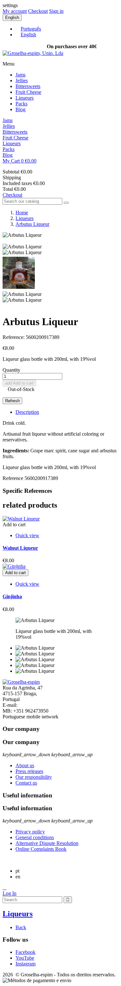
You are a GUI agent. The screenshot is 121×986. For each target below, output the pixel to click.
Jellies (21, 80)
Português (31, 28)
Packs (21, 103)
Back (20, 927)
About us (24, 765)
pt (17, 871)
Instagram (25, 963)
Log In (9, 893)
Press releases (29, 771)
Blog (20, 109)
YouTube (24, 958)
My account (15, 11)
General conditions (34, 837)
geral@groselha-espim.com (46, 705)
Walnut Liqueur (20, 548)
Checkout (38, 11)
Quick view (27, 535)
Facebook (25, 952)
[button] (60, 161)
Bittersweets (27, 86)
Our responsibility (33, 777)
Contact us (26, 783)
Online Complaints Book (40, 849)
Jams (20, 74)
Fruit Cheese (28, 92)
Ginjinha (12, 596)
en (17, 876)
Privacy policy (30, 831)
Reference (14, 478)
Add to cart (19, 383)
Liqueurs (24, 98)
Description (27, 412)
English (28, 34)
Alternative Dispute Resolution (46, 843)
